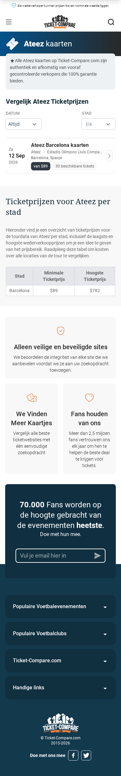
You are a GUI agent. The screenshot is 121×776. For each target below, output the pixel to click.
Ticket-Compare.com (37, 660)
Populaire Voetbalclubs (39, 633)
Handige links (28, 688)
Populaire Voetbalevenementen (49, 606)
